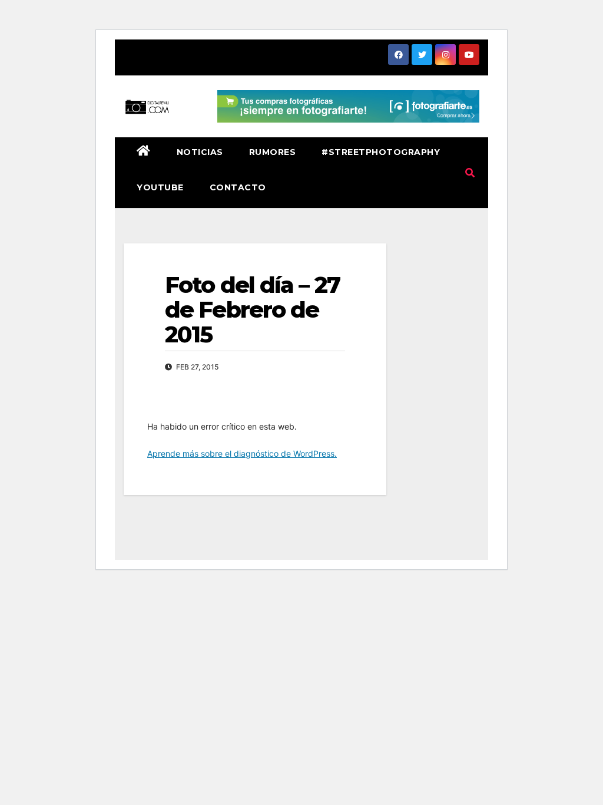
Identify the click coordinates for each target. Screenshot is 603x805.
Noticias (200, 152)
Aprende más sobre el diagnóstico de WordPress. (242, 453)
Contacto (238, 187)
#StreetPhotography (381, 152)
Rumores (272, 152)
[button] (470, 173)
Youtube (160, 187)
